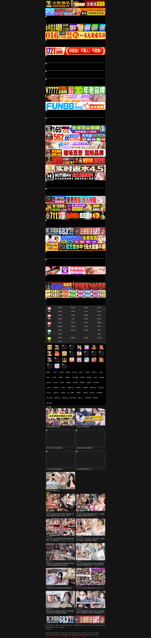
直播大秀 (92, 392)
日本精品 (73, 311)
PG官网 (55, 372)
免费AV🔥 (95, 397)
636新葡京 (78, 387)
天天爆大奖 (56, 392)
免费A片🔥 (57, 397)
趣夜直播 (75, 382)
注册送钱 (87, 372)
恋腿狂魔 (99, 322)
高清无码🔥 (88, 397)
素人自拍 (99, 311)
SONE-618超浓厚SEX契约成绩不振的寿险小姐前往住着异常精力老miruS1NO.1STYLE (60, 515)
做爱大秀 (85, 392)
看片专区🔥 (73, 397)
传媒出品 (60, 334)
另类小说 (60, 341)
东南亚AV (99, 315)
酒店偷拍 (102, 377)
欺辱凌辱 (60, 318)
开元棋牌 (61, 372)
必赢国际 (61, 377)
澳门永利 (74, 372)
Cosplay (86, 311)
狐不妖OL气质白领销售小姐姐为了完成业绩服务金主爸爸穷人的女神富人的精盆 (60, 612)
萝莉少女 (99, 307)
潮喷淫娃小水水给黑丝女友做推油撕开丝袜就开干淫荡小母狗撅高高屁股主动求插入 (60, 564)
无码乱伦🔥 (101, 387)
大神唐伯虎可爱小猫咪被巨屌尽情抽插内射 (59, 588)
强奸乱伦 (73, 307)
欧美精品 (86, 307)
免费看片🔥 (70, 387)
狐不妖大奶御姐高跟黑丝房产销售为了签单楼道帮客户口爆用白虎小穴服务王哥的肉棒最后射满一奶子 (90, 612)
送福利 (101, 372)
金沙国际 (63, 392)
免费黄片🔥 (93, 387)
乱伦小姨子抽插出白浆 (53, 490)
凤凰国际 (67, 377)
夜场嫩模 (82, 382)
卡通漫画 (60, 330)
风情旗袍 (60, 326)
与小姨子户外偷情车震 (83, 427)
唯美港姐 (86, 315)
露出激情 (73, 330)
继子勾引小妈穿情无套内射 (54, 448)
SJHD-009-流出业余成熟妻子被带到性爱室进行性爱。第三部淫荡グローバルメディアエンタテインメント (60, 540)
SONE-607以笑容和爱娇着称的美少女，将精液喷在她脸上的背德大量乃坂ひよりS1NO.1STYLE (90, 515)
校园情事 (73, 337)
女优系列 (73, 322)
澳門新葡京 (56, 387)
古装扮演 (60, 322)
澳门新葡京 (96, 382)
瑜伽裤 (86, 326)
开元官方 (48, 392)
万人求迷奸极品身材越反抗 (54, 469)
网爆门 (99, 330)
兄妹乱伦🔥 (65, 397)
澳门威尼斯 (99, 392)
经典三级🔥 (49, 397)
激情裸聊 (85, 387)
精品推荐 (60, 307)
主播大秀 (48, 382)
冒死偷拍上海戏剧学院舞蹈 (84, 448)
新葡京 (48, 377)
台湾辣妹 (60, 315)
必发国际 (89, 382)
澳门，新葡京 (71, 392)
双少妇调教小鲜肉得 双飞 (83, 469)
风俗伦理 (99, 337)
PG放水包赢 (75, 377)
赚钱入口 (80, 397)
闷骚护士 (99, 326)
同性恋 (99, 334)
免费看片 (79, 392)
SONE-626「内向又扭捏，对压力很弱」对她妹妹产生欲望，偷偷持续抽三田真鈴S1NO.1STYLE (90, 540)
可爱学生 (86, 322)
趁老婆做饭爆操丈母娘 (53, 427)
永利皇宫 (63, 387)
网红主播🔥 (49, 403)
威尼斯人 (48, 372)
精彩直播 (89, 377)
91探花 (73, 318)
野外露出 (99, 318)
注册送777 (94, 372)
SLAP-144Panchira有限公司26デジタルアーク (90, 588)
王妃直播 (55, 382)
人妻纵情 (86, 337)
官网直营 (68, 372)
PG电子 (81, 372)
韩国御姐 (73, 315)
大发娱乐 (48, 387)
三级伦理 (60, 311)
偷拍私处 (68, 382)
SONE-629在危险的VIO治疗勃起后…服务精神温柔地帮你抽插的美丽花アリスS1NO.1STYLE (90, 564)
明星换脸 (73, 326)
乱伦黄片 (62, 382)
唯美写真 (86, 330)
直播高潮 (82, 377)
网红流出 (86, 318)
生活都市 (60, 337)
